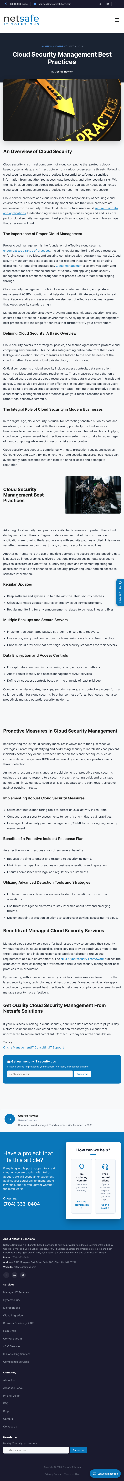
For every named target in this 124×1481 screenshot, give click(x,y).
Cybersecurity (11, 1300)
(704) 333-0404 (19, 4)
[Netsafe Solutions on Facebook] (115, 3)
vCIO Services (11, 1346)
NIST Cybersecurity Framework (82, 959)
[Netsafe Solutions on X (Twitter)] (100, 3)
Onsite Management (54, 46)
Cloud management (69, 265)
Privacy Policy (53, 1474)
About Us (9, 1380)
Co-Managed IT (12, 1338)
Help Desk (9, 1330)
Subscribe (82, 1074)
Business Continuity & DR (18, 1323)
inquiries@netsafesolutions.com (54, 4)
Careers (8, 1418)
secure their (103, 208)
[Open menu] (117, 20)
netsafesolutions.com (25, 1267)
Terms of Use (72, 1474)
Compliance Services (16, 1361)
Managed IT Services (16, 1292)
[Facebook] (6, 1275)
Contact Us (10, 1426)
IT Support (56, 1047)
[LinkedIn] (14, 1275)
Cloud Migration (13, 1315)
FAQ (5, 1403)
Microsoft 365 (11, 1307)
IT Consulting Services (16, 1354)
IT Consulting (40, 1047)
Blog (6, 1411)
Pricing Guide (11, 1395)
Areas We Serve (13, 1388)
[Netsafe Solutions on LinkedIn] (107, 3)
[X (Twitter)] (23, 1275)
